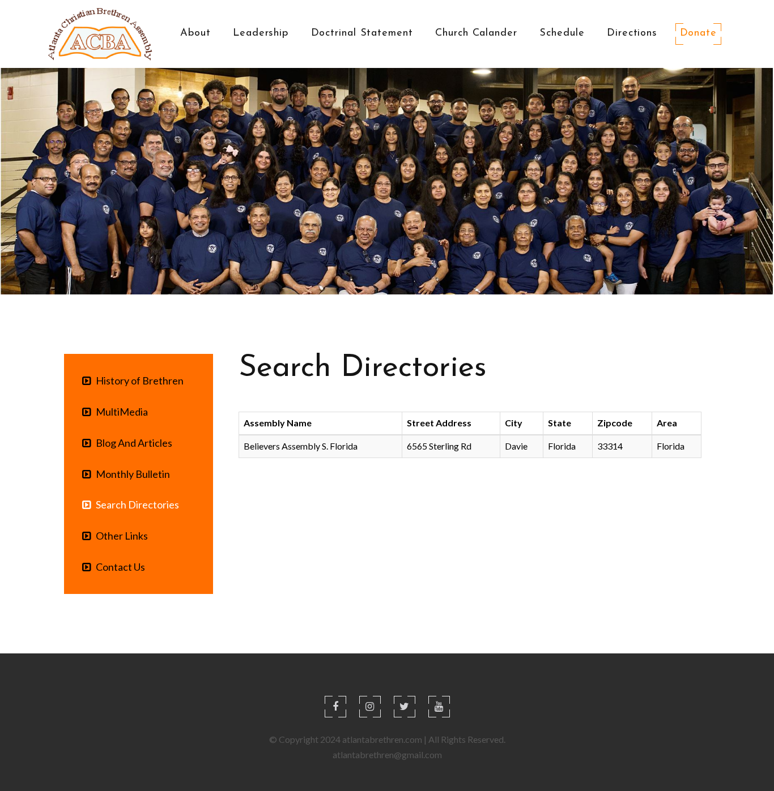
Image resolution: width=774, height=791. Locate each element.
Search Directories (135, 504)
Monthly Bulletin (130, 474)
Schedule (561, 33)
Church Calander (476, 33)
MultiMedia (119, 411)
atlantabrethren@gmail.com (387, 754)
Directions (632, 33)
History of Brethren (137, 380)
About (195, 33)
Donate (698, 33)
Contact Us (118, 567)
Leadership (260, 33)
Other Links (119, 535)
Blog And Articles (131, 443)
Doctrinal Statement (362, 33)
